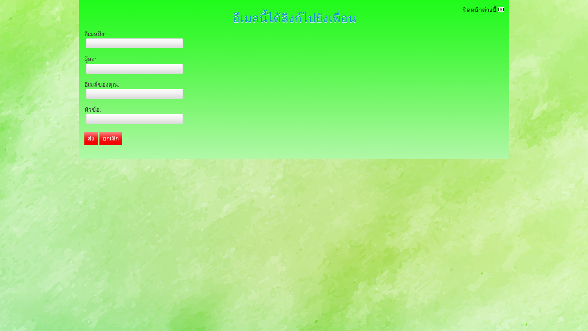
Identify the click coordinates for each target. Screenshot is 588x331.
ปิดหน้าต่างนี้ (480, 9)
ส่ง (91, 138)
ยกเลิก (111, 138)
